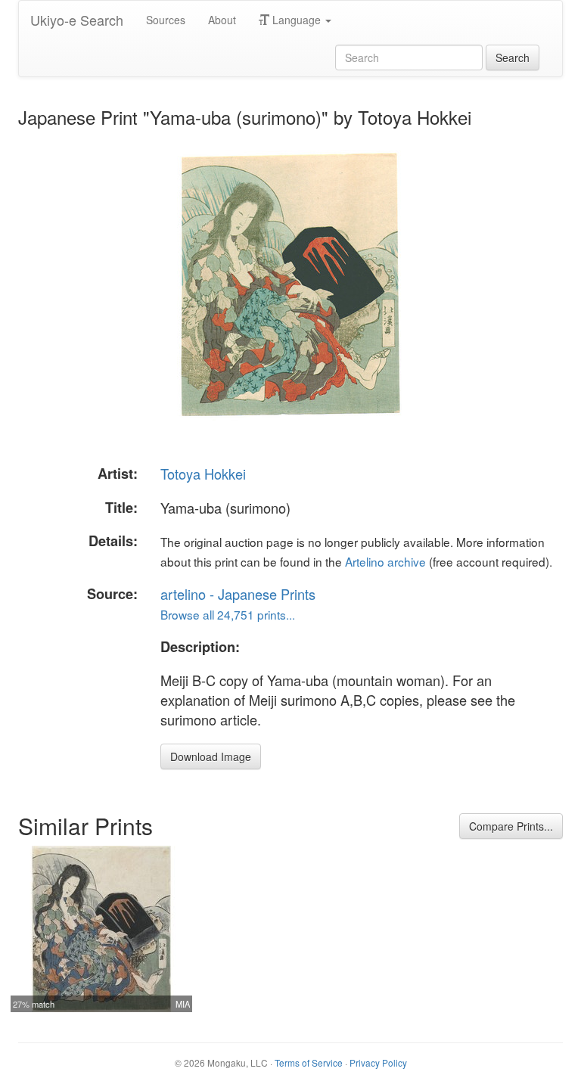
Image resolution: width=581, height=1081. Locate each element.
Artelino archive (385, 561)
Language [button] (296, 19)
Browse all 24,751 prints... (227, 614)
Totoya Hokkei (203, 473)
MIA (183, 1004)
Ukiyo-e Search (76, 20)
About (222, 19)
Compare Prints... (511, 826)
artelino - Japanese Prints (237, 594)
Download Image (210, 756)
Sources (165, 19)
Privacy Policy (378, 1062)
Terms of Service (309, 1062)
